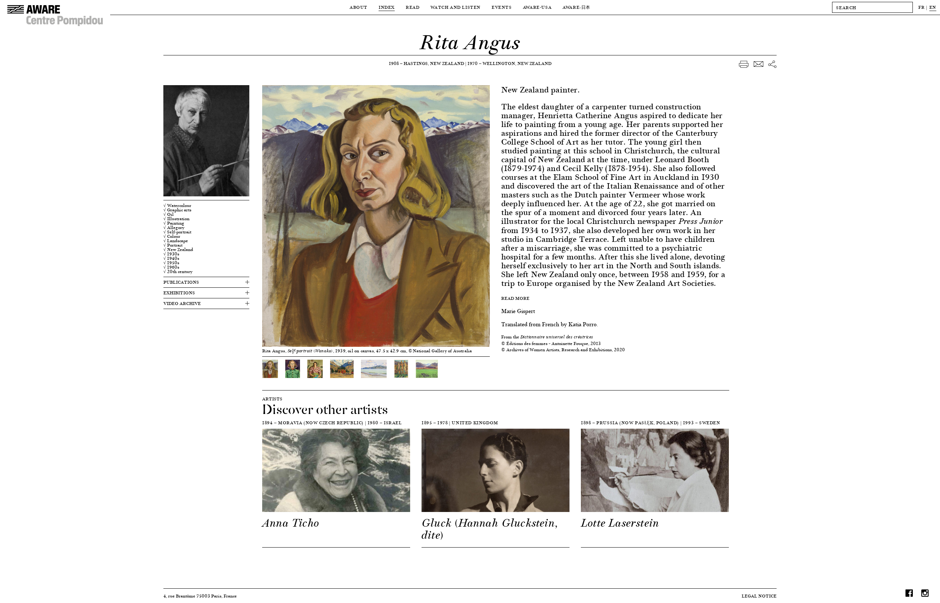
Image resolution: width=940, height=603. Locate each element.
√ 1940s (171, 258)
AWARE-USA (537, 7)
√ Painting (173, 223)
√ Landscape (175, 241)
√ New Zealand (178, 249)
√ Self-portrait (177, 232)
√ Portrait (172, 245)
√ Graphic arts (177, 210)
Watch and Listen (455, 7)
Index (387, 7)
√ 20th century (177, 271)
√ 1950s (171, 263)
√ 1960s (171, 267)
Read (412, 7)
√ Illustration (176, 219)
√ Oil (168, 214)
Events (502, 7)
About (359, 7)
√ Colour (171, 236)
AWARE (576, 7)
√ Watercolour (177, 205)
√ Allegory (173, 227)
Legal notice (759, 595)
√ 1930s (171, 254)
